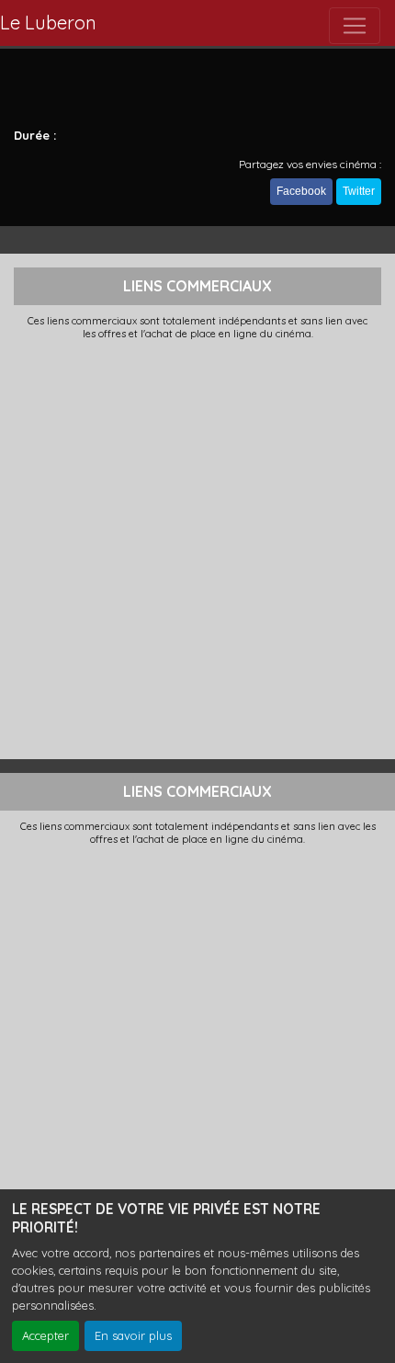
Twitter (359, 191)
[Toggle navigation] (354, 25)
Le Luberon (48, 22)
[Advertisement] (197, 547)
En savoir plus (133, 1335)
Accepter (45, 1335)
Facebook (301, 191)
